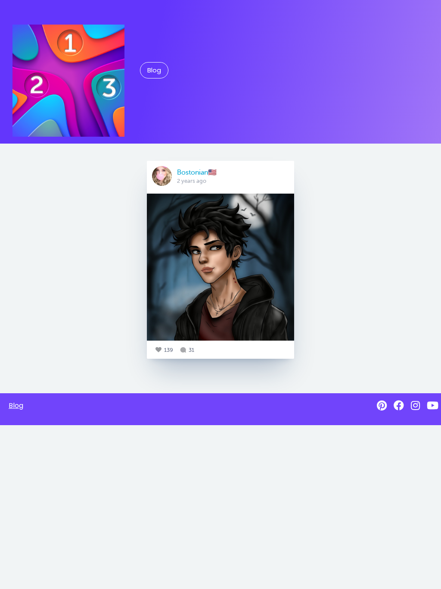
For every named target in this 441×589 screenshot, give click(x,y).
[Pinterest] (382, 405)
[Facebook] (399, 405)
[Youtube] (432, 405)
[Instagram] (415, 405)
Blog (154, 70)
